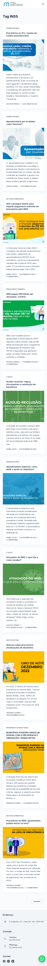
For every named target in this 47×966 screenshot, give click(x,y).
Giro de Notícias (12, 640)
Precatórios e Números (15, 289)
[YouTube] (13, 961)
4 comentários (32, 888)
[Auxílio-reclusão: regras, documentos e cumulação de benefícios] (23, 406)
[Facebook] (4, 961)
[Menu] (43, 4)
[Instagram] (8, 961)
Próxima (37, 901)
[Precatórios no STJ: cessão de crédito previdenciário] (23, 55)
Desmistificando (12, 28)
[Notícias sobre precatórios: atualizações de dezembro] (23, 667)
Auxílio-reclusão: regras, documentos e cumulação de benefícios (21, 384)
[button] (42, 958)
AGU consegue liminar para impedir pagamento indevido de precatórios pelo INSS (22, 206)
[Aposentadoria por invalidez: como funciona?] (23, 143)
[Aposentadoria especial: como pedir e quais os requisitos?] (23, 488)
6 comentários (12, 364)
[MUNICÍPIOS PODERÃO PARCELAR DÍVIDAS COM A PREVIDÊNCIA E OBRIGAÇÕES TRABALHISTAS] (23, 757)
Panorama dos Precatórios (17, 728)
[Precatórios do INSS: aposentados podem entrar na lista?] (23, 842)
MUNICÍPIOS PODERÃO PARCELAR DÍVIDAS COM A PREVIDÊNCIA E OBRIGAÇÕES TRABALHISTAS (23, 735)
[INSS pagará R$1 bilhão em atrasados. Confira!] (23, 316)
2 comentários (12, 276)
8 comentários (31, 627)
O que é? (9, 377)
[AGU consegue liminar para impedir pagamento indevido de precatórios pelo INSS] (23, 228)
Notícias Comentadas (15, 199)
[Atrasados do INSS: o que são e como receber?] (23, 579)
